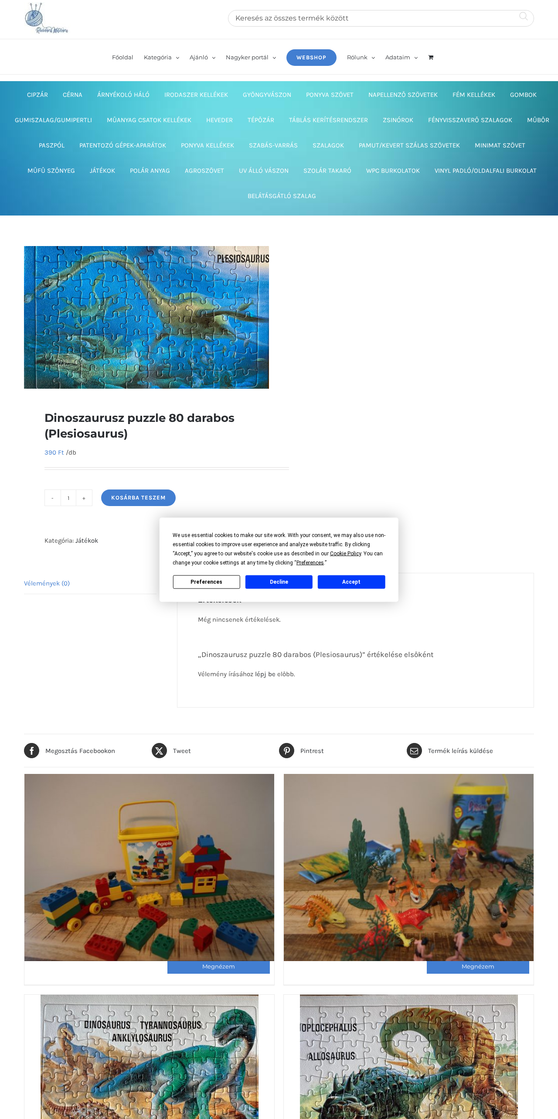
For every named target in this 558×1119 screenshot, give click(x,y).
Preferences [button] (310, 562)
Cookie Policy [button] (345, 553)
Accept (351, 582)
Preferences (206, 582)
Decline (279, 582)
